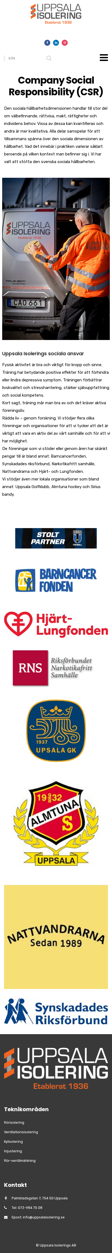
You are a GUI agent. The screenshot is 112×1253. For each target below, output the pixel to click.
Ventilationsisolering (21, 1132)
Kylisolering (13, 1141)
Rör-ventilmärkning (20, 1161)
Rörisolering (14, 1122)
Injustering (13, 1151)
